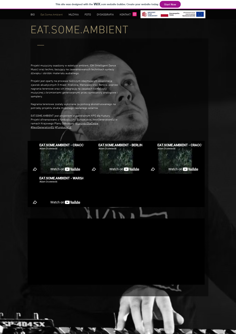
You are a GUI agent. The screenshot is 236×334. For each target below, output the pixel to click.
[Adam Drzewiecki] (135, 14)
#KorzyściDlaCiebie (86, 123)
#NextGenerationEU (42, 127)
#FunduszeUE (63, 127)
